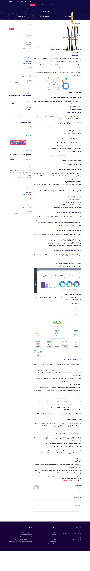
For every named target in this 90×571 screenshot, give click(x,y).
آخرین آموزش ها (53, 532)
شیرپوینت (28, 80)
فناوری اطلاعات (28, 67)
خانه (61, 4)
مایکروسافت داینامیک (52, 543)
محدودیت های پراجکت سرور (22, 179)
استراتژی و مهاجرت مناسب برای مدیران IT (26, 122)
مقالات (52, 4)
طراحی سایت (54, 539)
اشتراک (11, 159)
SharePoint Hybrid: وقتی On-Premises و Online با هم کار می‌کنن (21, 103)
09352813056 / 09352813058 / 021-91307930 (71, 538)
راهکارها (57, 4)
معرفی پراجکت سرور (24, 182)
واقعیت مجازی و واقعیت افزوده (27, 194)
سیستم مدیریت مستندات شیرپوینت (26, 76)
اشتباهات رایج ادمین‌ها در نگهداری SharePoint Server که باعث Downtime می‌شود (20, 96)
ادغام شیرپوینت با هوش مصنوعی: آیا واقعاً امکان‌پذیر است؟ (23, 89)
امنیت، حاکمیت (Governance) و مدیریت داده (25, 128)
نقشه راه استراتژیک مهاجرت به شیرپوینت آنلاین (25, 115)
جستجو (10, 1)
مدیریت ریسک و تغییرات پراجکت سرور (19, 177)
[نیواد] (72, 33)
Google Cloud (50, 413)
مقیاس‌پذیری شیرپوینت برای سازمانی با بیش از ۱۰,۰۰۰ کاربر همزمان (22, 82)
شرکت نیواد (47, 4)
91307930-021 (17, 1)
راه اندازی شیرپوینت (28, 109)
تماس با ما (41, 4)
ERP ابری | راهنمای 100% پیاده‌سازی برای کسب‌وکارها (18, 170)
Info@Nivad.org (76, 539)
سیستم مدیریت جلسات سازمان (27, 69)
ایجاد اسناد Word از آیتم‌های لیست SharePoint (69, 480)
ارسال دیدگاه (75, 514)
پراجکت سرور (54, 534)
